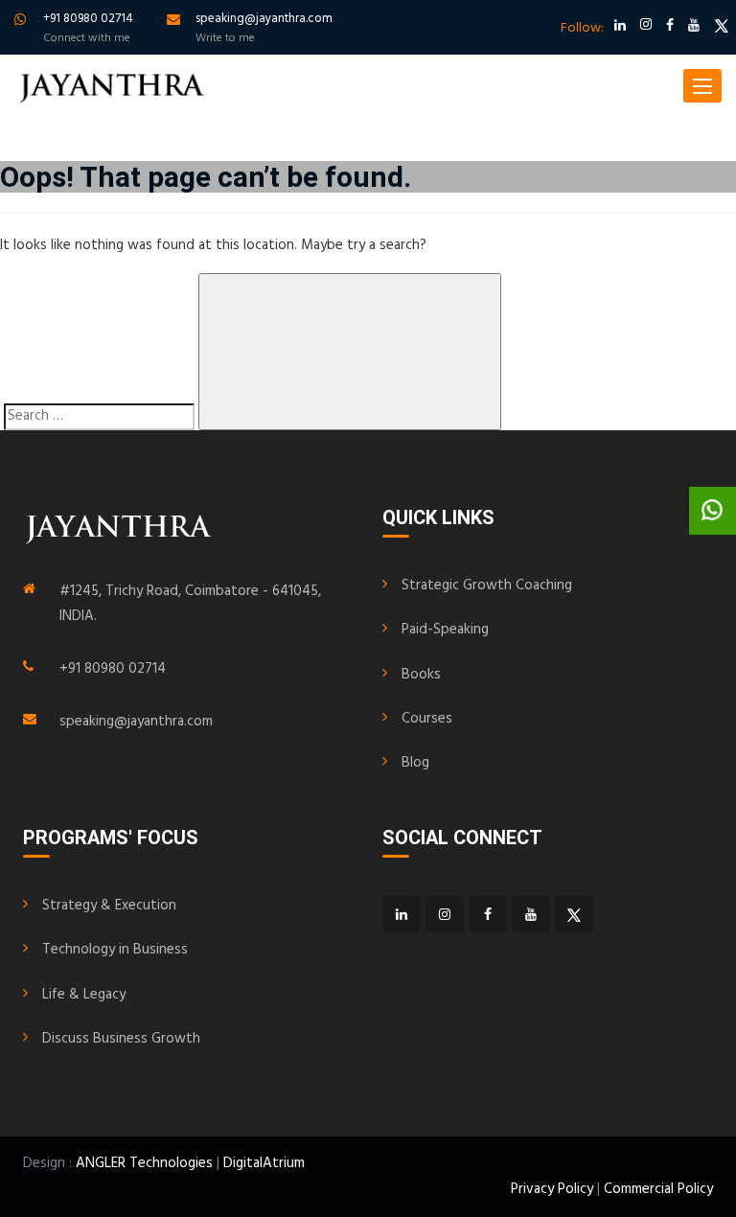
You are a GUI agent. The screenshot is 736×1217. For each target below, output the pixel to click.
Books (421, 674)
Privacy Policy (552, 1189)
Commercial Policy (658, 1189)
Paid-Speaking (445, 629)
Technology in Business (115, 949)
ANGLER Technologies (144, 1163)
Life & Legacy (84, 994)
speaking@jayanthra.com (136, 721)
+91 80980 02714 (112, 668)
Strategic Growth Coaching (487, 585)
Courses (427, 718)
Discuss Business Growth (121, 1038)
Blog (415, 762)
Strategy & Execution (109, 905)
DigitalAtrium (264, 1163)
